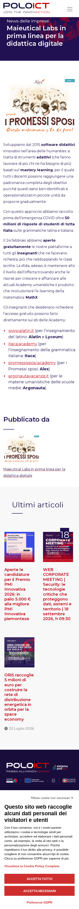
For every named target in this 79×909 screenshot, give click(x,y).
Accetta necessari (39, 891)
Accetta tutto (39, 879)
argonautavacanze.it (28, 376)
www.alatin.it (21, 330)
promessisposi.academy (32, 362)
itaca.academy (22, 344)
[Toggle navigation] (70, 9)
